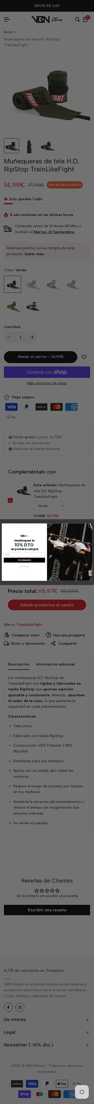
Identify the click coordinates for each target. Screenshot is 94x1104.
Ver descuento (24, 560)
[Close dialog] (89, 525)
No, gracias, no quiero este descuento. (24, 566)
